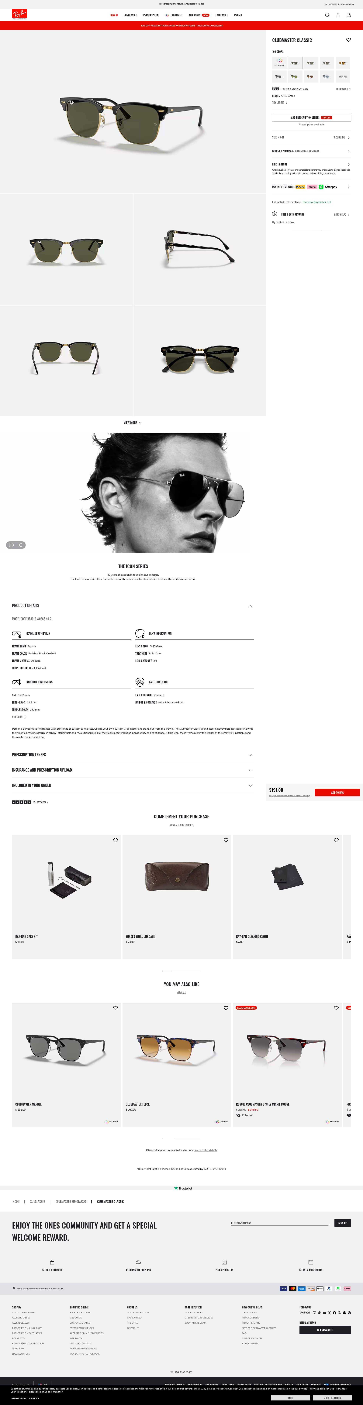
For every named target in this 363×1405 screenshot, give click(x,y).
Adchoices (316, 1384)
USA (45, 1384)
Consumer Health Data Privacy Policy (183, 1384)
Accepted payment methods (86, 1333)
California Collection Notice (268, 1384)
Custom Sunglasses (24, 1312)
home (16, 1201)
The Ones (132, 1322)
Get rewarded (325, 1330)
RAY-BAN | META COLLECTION (28, 1343)
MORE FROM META (252, 1338)
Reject (291, 1397)
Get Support (249, 1312)
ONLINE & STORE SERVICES (199, 1317)
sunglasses (37, 1201)
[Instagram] (314, 1312)
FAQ (244, 1333)
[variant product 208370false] (327, 63)
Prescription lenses (82, 1328)
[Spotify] (344, 1312)
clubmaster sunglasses (71, 1201)
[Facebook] (334, 1312)
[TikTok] (319, 1312)
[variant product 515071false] (311, 76)
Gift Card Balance (81, 1343)
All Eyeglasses (20, 1322)
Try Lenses (278, 102)
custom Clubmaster (126, 728)
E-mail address (241, 1222)
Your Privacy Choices (340, 1384)
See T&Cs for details (205, 1150)
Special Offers (21, 1353)
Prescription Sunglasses (27, 1328)
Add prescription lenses (310, 117)
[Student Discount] (305, 1312)
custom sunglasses (82, 728)
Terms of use (302, 1384)
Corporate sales (80, 1322)
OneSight (133, 1328)
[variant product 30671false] (311, 63)
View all (181, 992)
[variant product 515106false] (327, 76)
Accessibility (211, 1384)
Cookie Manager (54, 1391)
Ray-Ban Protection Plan (85, 1353)
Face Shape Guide (80, 1312)
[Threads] (339, 1312)
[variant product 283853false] (343, 63)
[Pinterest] (349, 1312)
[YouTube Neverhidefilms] (324, 1312)
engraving (342, 89)
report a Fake (250, 1343)
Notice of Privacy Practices (259, 1328)
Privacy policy (244, 1384)
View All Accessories (181, 825)
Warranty (76, 1338)
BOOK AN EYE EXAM (195, 1322)
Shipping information (83, 1348)
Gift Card (18, 1348)
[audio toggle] (18, 545)
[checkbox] (348, 40)
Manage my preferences (25, 1398)
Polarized (18, 1338)
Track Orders (250, 1317)
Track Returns (251, 1322)
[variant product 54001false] (295, 63)
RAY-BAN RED (134, 1317)
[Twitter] (329, 1312)
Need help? (340, 214)
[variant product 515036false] (295, 76)
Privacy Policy (307, 1388)
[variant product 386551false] (279, 76)
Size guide (76, 1317)
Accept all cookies (332, 1397)
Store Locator (193, 1312)
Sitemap (289, 1384)
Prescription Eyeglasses (27, 1333)
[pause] (11, 545)
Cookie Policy (227, 1384)
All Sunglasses (21, 1317)
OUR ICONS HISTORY (138, 1312)
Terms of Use (327, 1388)
